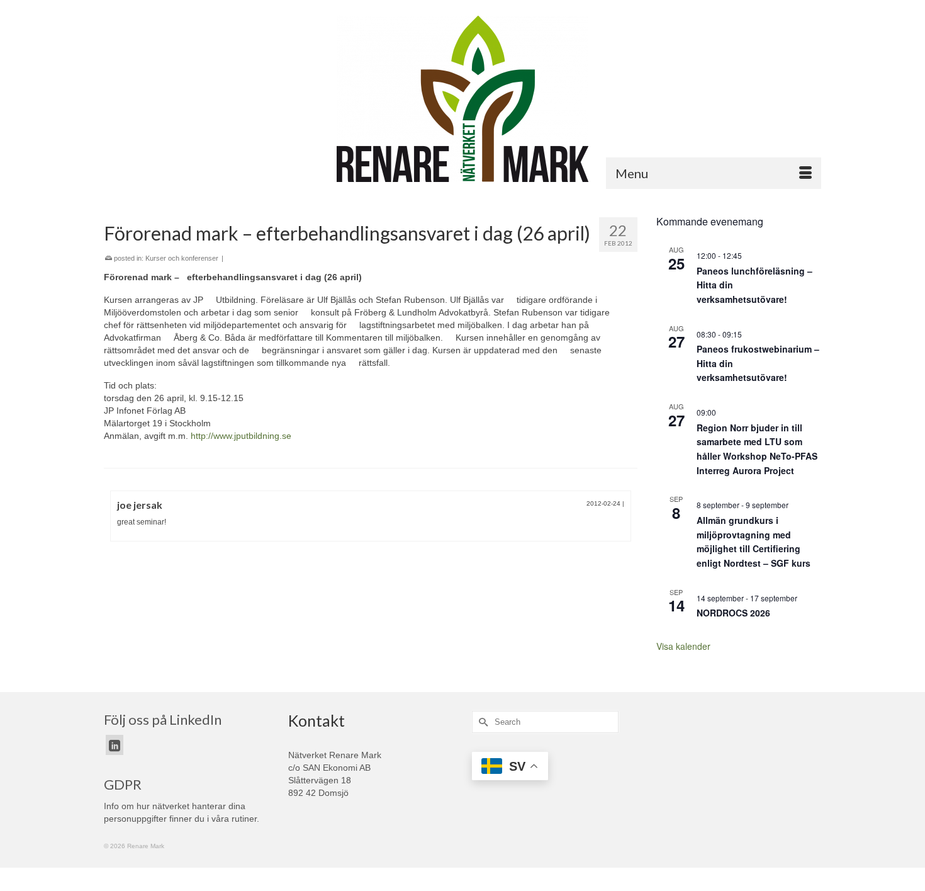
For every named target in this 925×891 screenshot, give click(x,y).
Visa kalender (683, 646)
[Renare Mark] (462, 99)
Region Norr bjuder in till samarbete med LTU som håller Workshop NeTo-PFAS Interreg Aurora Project (757, 449)
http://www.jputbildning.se (241, 436)
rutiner (244, 819)
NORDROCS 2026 (733, 612)
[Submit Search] (481, 722)
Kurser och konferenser (181, 258)
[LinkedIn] (114, 744)
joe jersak (139, 505)
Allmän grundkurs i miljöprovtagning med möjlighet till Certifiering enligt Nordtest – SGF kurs (753, 541)
